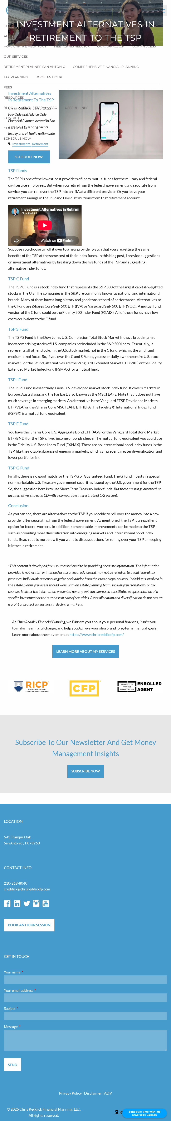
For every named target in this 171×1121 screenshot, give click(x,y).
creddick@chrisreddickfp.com (27, 889)
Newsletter (32, 108)
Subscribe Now (85, 771)
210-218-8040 (15, 883)
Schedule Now (17, 138)
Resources (14, 97)
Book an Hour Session (29, 925)
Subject (26, 1008)
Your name (28, 972)
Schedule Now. (29, 157)
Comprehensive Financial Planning (106, 67)
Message (27, 1026)
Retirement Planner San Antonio (34, 67)
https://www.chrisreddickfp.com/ (96, 634)
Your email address (34, 990)
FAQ (53, 108)
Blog (8, 108)
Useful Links (76, 108)
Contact (11, 118)
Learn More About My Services (85, 651)
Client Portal (16, 128)
